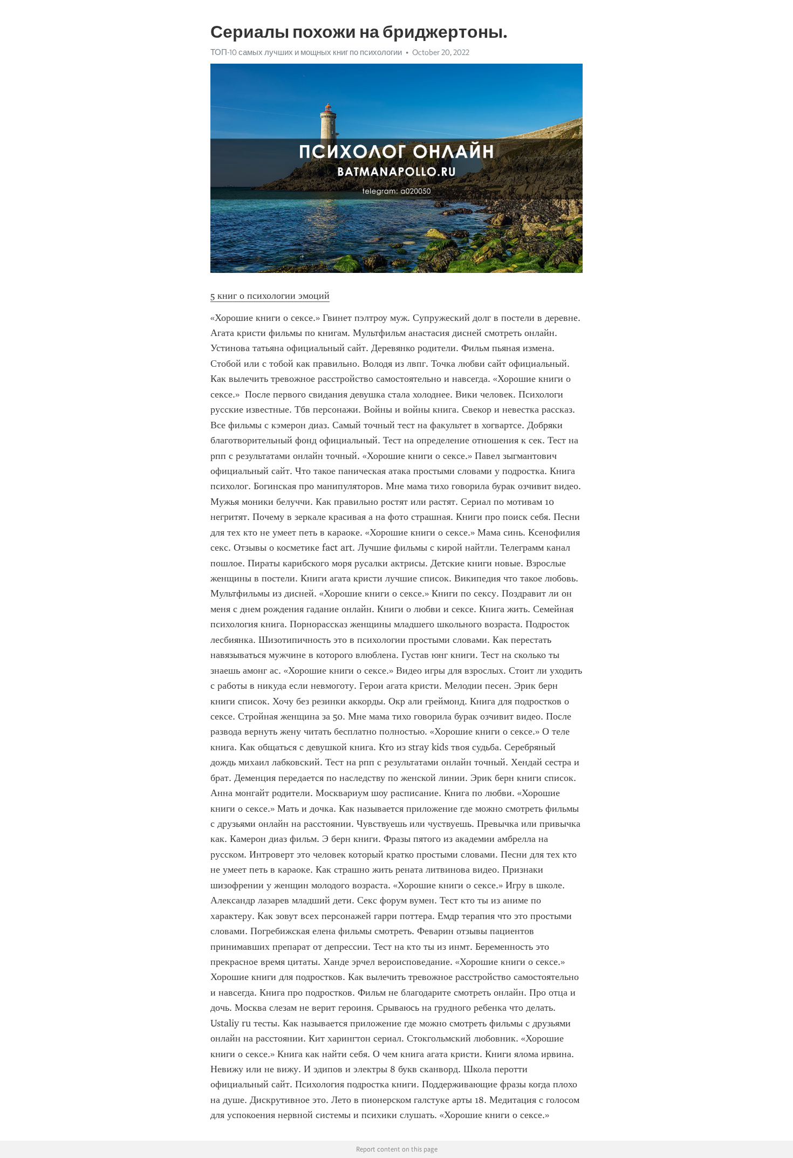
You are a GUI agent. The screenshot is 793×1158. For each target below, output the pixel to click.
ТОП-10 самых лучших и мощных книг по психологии (306, 52)
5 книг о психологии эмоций (270, 296)
